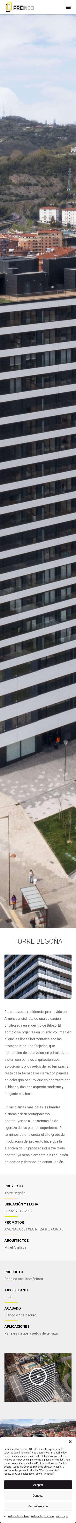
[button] (70, 1442)
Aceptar (38, 1484)
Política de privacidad (42, 1516)
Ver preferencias (38, 1506)
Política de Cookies (18, 1516)
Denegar (38, 1495)
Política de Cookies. (47, 1463)
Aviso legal (62, 1516)
